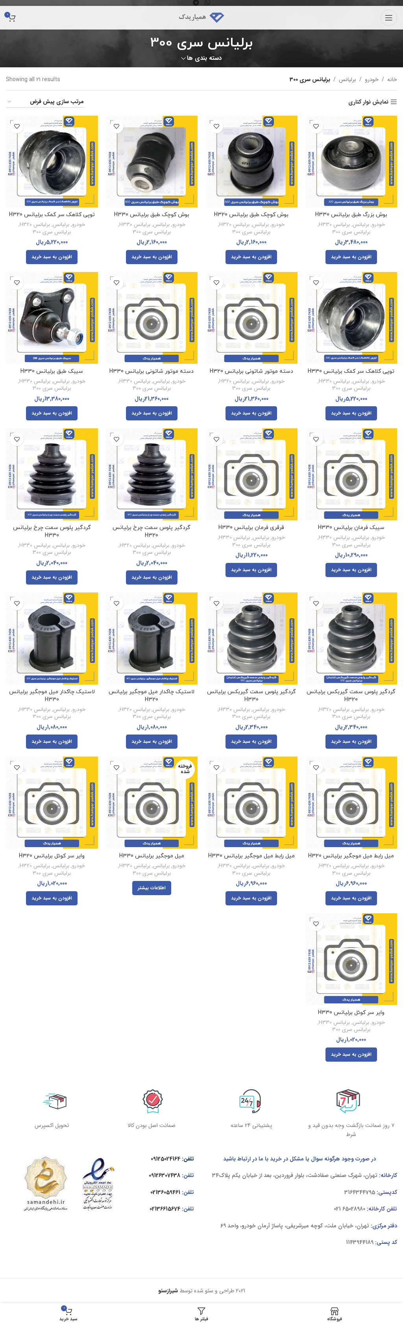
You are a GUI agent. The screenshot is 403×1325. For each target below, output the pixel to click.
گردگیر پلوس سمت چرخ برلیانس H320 (151, 531)
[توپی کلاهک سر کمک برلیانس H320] (52, 162)
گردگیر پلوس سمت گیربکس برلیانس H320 (351, 695)
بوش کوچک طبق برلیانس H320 (251, 214)
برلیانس (347, 79)
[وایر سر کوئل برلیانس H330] (351, 959)
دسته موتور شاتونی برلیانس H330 (151, 371)
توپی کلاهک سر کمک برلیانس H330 (351, 371)
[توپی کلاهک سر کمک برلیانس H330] (351, 318)
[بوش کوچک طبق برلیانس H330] (152, 162)
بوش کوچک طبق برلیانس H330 (151, 214)
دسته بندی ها (204, 58)
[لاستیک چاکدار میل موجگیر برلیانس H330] (52, 638)
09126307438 (164, 1175)
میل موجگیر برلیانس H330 (151, 856)
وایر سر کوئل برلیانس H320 (52, 856)
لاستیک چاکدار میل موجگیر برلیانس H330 (52, 695)
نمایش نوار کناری (368, 102)
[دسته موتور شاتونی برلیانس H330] (152, 318)
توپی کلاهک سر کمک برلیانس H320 (52, 214)
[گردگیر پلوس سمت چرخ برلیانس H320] (152, 474)
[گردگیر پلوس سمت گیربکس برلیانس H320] (351, 638)
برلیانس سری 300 (351, 232)
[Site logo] (201, 17)
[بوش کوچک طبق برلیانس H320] (251, 162)
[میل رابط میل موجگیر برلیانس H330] (251, 803)
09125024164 (165, 1159)
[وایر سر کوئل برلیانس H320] (52, 803)
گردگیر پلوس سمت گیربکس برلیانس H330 (251, 695)
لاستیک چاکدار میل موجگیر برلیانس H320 (151, 695)
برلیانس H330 (334, 225)
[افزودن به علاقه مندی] (316, 126)
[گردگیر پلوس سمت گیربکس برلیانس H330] (251, 638)
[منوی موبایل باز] (389, 18)
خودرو (372, 79)
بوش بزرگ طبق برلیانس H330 (351, 214)
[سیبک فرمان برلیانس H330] (351, 474)
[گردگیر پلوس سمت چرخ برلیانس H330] (52, 474)
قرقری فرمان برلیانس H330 (251, 527)
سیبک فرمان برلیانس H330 (351, 527)
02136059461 (165, 1192)
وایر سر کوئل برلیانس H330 (351, 1012)
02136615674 (165, 1209)
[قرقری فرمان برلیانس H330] (251, 474)
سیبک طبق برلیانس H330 (51, 371)
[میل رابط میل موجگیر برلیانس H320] (351, 803)
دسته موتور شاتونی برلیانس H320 (251, 371)
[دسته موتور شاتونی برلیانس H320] (251, 318)
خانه (392, 79)
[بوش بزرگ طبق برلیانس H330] (351, 162)
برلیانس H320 (234, 225)
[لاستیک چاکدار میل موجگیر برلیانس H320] (152, 638)
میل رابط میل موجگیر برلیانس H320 (351, 856)
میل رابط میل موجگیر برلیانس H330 (251, 856)
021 (337, 1209)
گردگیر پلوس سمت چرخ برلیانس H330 (52, 531)
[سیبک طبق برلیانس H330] (52, 318)
